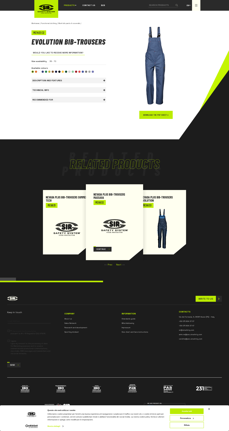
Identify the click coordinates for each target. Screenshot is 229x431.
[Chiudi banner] (209, 409)
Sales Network (70, 323)
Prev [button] (110, 264)
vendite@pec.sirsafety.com (190, 339)
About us (68, 319)
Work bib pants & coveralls (69, 23)
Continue (101, 249)
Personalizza (185, 418)
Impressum (126, 327)
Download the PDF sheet (155, 115)
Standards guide (128, 319)
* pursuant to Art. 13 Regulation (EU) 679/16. (28, 332)
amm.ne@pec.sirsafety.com (190, 334)
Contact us (88, 5)
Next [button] (118, 264)
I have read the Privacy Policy (24, 331)
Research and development (75, 327)
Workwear (35, 23)
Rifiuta (187, 425)
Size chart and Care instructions (135, 332)
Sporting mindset (71, 332)
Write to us (205, 298)
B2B (103, 5)
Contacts (184, 312)
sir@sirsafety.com (186, 330)
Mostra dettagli (53, 426)
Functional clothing (49, 23)
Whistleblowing (128, 323)
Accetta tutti (187, 411)
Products (69, 5)
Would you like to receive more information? (58, 52)
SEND (12, 365)
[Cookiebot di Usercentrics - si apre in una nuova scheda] (31, 426)
